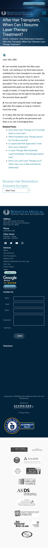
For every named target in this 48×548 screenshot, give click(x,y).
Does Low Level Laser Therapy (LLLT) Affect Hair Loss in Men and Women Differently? (25, 164)
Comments (7, 320)
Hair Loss (7, 264)
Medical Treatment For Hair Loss (16, 261)
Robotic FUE (8, 259)
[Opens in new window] (18, 425)
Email (8, 304)
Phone (8, 310)
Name (8, 298)
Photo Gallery (8, 267)
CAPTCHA (7, 328)
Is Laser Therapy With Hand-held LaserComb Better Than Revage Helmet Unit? (26, 154)
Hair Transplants (9, 256)
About (5, 250)
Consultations (8, 253)
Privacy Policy (24, 413)
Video (5, 270)
